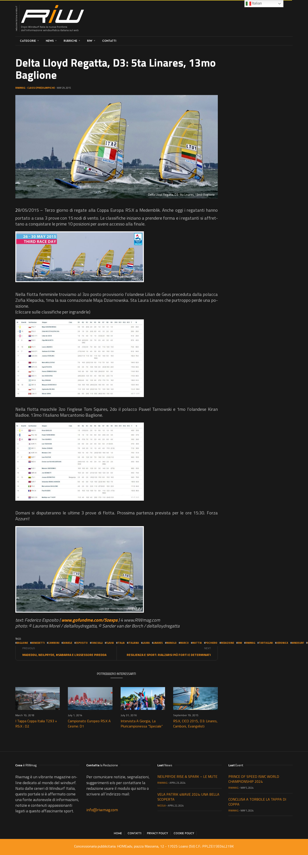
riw (239, 643)
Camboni (53, 643)
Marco (184, 643)
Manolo (171, 643)
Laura (146, 643)
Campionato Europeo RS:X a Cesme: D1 (89, 723)
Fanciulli (97, 643)
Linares (158, 643)
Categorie (28, 41)
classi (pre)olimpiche (41, 88)
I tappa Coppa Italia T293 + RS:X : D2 (36, 723)
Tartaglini (266, 643)
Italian (256, 3)
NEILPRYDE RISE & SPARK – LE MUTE (187, 776)
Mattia (197, 643)
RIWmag (20, 88)
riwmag (250, 643)
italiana (133, 643)
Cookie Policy (184, 833)
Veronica (282, 643)
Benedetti (38, 643)
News (50, 41)
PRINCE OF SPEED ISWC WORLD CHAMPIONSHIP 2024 (253, 779)
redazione (227, 643)
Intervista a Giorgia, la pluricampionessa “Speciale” (142, 723)
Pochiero (211, 643)
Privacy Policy (157, 833)
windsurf (298, 643)
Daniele (67, 643)
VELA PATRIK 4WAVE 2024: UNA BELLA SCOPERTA (188, 797)
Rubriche (70, 41)
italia (121, 643)
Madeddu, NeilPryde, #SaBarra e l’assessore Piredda (64, 654)
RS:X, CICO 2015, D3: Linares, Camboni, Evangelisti (195, 723)
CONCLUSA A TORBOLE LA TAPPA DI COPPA (257, 802)
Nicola (161, 805)
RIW (89, 41)
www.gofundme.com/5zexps (89, 619)
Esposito (82, 643)
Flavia (110, 643)
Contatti (109, 41)
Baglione (22, 643)
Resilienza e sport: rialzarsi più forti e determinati (169, 654)
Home (118, 833)
